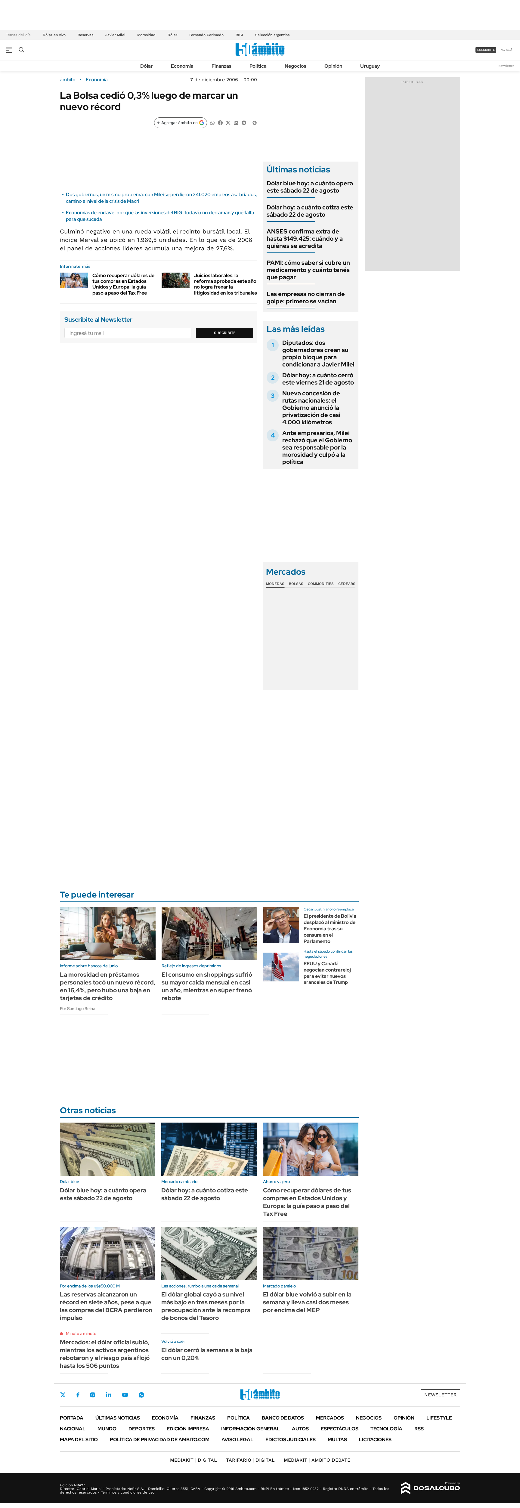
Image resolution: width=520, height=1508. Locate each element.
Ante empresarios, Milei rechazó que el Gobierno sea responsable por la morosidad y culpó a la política (317, 447)
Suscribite (225, 333)
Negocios (295, 66)
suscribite (486, 49)
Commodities (321, 584)
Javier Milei (115, 35)
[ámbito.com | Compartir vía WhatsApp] (212, 122)
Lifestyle (439, 1418)
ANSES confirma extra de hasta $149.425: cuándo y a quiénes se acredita (305, 238)
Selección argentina (272, 35)
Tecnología (386, 1429)
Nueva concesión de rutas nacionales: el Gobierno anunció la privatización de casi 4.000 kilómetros (311, 407)
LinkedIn (108, 1395)
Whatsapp (141, 1395)
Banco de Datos (283, 1418)
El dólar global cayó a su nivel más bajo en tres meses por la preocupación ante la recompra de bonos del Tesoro (205, 1306)
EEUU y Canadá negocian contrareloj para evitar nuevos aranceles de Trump (327, 972)
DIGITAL (193, 1460)
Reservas (85, 35)
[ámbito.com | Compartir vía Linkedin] (236, 122)
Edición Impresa (188, 1429)
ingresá (506, 49)
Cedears (346, 584)
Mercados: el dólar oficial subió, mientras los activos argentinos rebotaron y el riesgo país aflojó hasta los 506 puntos (105, 1354)
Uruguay (370, 66)
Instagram (92, 1395)
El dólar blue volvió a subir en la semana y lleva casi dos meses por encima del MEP (307, 1302)
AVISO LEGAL (237, 1439)
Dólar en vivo (54, 35)
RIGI (239, 35)
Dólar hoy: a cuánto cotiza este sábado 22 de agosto (310, 210)
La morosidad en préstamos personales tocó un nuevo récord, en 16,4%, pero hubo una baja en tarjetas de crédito (107, 986)
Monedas (275, 584)
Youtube (125, 1395)
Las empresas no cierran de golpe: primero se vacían (306, 297)
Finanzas (221, 66)
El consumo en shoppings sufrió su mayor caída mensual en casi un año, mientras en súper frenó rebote (207, 986)
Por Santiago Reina (77, 1008)
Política (258, 66)
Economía (182, 66)
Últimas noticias (117, 1418)
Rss (419, 1429)
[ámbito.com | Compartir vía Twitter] (228, 122)
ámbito (68, 79)
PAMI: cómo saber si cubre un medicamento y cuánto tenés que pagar (308, 270)
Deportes (141, 1429)
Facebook (77, 1395)
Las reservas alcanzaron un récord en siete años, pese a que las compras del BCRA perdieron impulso (106, 1306)
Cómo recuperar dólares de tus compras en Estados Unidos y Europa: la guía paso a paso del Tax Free (123, 284)
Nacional (72, 1429)
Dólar (172, 35)
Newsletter (506, 65)
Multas (337, 1439)
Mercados (330, 1418)
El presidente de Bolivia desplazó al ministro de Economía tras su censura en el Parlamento (330, 928)
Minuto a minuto (81, 1333)
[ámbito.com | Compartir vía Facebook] (220, 122)
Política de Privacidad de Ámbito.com (159, 1439)
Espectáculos (339, 1429)
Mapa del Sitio (79, 1439)
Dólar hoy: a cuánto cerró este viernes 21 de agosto (318, 378)
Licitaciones (375, 1439)
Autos (300, 1429)
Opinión (333, 66)
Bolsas (296, 584)
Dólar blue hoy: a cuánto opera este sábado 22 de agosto (310, 186)
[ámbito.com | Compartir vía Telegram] (243, 122)
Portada (71, 1418)
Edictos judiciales (290, 1439)
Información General (250, 1429)
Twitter (63, 1394)
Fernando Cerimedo (206, 35)
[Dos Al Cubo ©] (430, 1488)
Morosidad (146, 35)
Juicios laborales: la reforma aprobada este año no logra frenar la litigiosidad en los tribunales (225, 284)
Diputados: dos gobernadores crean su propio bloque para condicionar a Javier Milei (318, 353)
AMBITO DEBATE (317, 1460)
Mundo (107, 1429)
